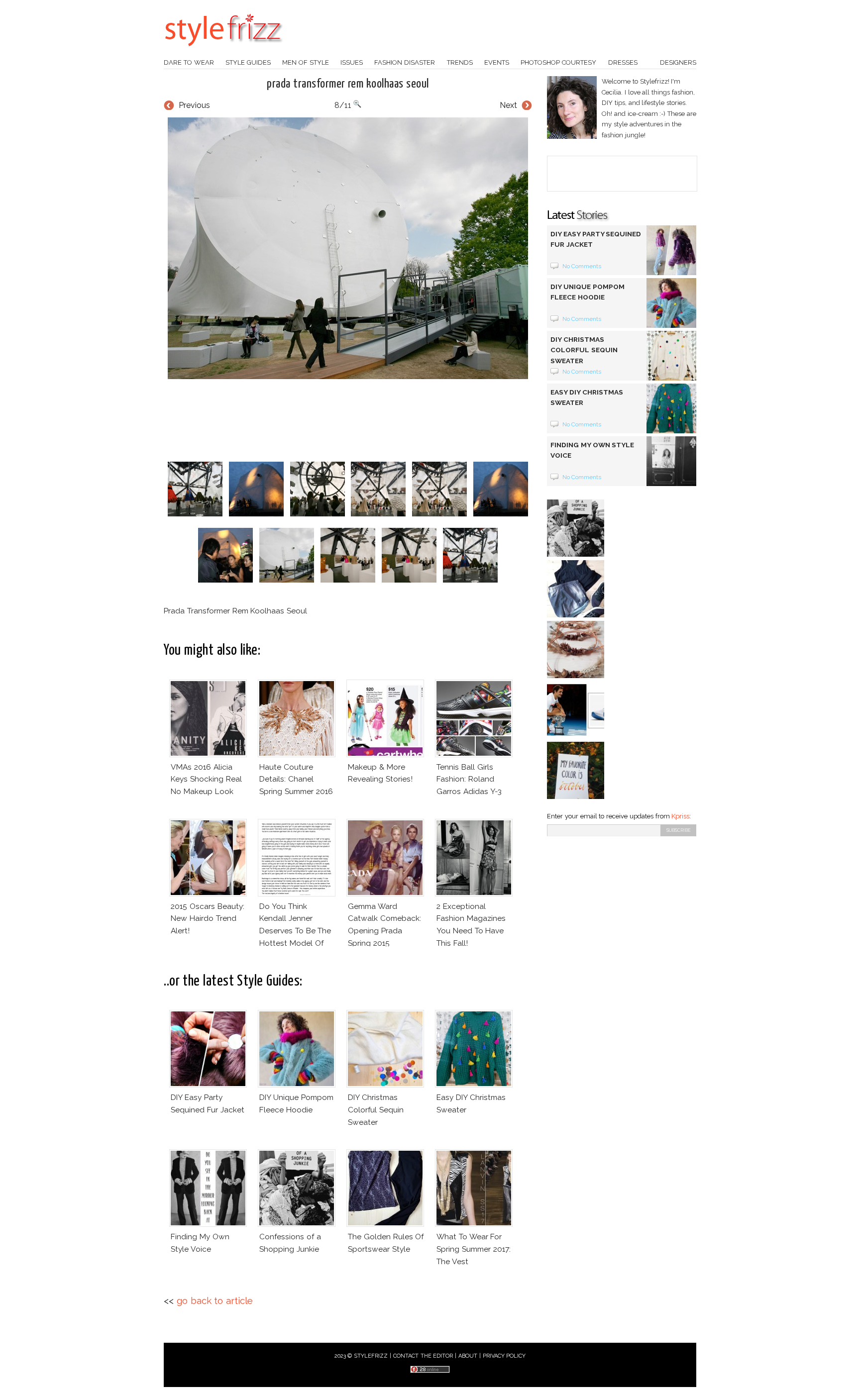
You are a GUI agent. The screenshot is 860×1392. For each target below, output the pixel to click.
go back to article (215, 1300)
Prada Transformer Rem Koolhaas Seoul (348, 84)
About (467, 1356)
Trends (460, 62)
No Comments (582, 266)
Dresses (623, 62)
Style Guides (248, 62)
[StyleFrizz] (223, 51)
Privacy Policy (504, 1356)
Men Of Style (305, 62)
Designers (678, 62)
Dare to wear (189, 62)
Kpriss (680, 816)
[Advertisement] (348, 420)
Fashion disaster (404, 62)
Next (508, 105)
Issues (351, 62)
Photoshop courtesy (558, 62)
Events (496, 62)
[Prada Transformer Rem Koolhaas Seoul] (348, 248)
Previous (194, 105)
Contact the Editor (423, 1356)
